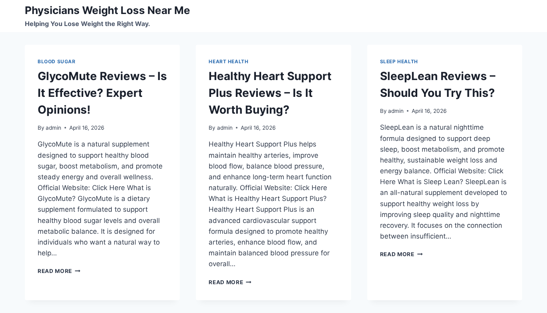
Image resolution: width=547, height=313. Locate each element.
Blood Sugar (57, 61)
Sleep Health (399, 61)
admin (53, 127)
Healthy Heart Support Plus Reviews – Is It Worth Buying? (270, 92)
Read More (59, 271)
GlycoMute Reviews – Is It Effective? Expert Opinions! (102, 92)
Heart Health (228, 61)
